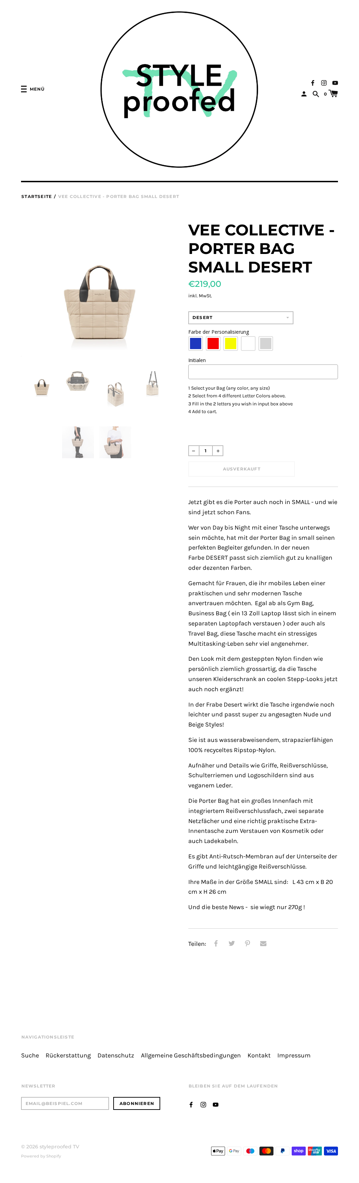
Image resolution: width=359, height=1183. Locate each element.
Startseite (36, 196)
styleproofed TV (59, 1146)
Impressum (294, 1055)
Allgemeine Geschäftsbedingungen (191, 1055)
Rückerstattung (68, 1055)
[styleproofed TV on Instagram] (324, 82)
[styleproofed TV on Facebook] (313, 82)
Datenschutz (115, 1055)
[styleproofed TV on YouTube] (335, 82)
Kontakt (259, 1055)
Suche (30, 1055)
